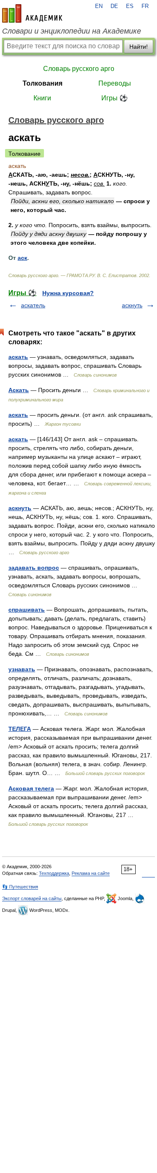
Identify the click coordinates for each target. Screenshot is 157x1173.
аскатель (33, 305)
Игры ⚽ (114, 98)
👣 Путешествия (20, 886)
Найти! (138, 46)
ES (130, 6)
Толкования (42, 83)
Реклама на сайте (91, 873)
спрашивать (26, 609)
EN (99, 6)
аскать (18, 356)
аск (22, 257)
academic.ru (32, 13)
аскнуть (132, 305)
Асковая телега (31, 788)
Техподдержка (54, 873)
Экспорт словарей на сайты (32, 898)
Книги (42, 98)
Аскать (18, 390)
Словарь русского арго (78, 68)
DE (114, 6)
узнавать (21, 669)
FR (145, 6)
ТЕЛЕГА (19, 728)
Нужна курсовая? (68, 293)
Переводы (114, 83)
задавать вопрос (33, 567)
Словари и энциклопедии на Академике (71, 31)
